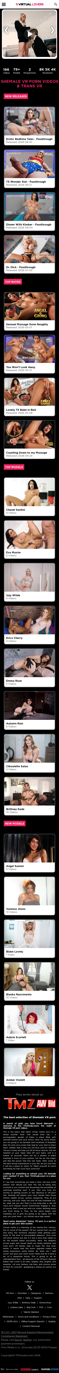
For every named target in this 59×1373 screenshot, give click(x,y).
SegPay (27, 1340)
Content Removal (31, 1326)
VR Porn (10, 1293)
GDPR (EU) (12, 1321)
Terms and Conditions (28, 1317)
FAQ (19, 1298)
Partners (49, 1293)
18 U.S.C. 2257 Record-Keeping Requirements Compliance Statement (27, 1334)
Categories (36, 1293)
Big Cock (31, 1307)
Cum (49, 1307)
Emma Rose (45, 1302)
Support (38, 1298)
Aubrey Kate (16, 1307)
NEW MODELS (14, 823)
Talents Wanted (31, 1312)
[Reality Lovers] (29, 1367)
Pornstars (22, 1293)
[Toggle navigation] (4, 4)
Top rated (13, 281)
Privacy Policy (49, 1317)
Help (27, 1298)
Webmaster (8, 1317)
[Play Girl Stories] (50, 1367)
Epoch (18, 1340)
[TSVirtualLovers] (29, 4)
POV (41, 1307)
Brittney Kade (29, 1302)
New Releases (16, 96)
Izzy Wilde (13, 1302)
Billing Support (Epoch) (33, 1321)
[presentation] (6, 30)
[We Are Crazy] (9, 1367)
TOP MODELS (14, 467)
